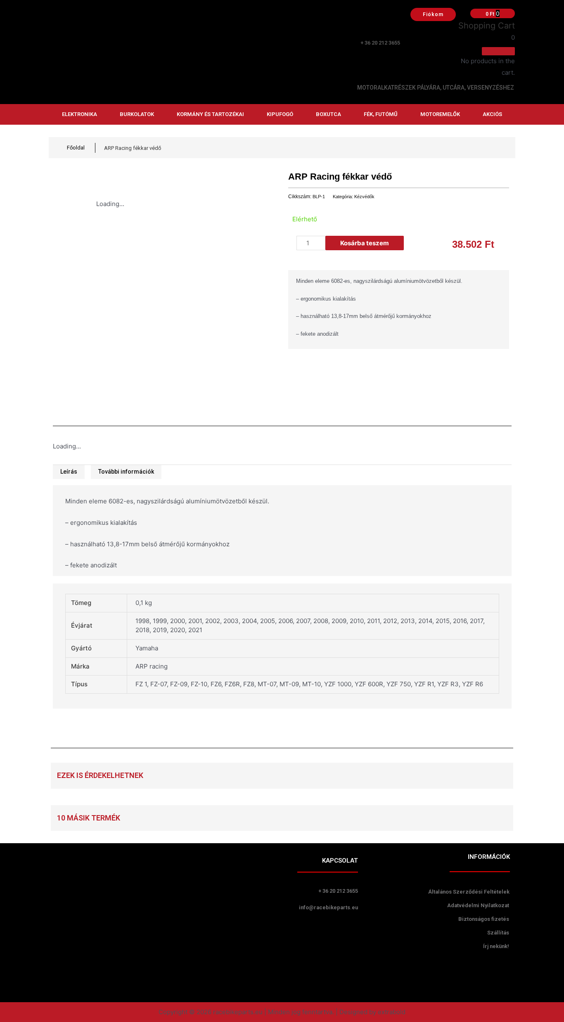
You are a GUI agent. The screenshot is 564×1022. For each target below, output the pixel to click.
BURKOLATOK (137, 114)
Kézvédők (364, 196)
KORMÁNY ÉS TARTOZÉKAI (210, 114)
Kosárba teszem (364, 243)
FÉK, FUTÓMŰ (381, 114)
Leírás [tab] (68, 471)
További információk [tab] (126, 471)
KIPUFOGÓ (280, 114)
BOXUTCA (328, 114)
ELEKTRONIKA (79, 114)
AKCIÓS (492, 114)
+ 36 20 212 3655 (380, 43)
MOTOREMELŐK (440, 114)
